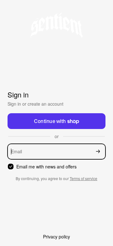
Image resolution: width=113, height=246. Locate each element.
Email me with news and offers (46, 167)
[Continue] (98, 151)
